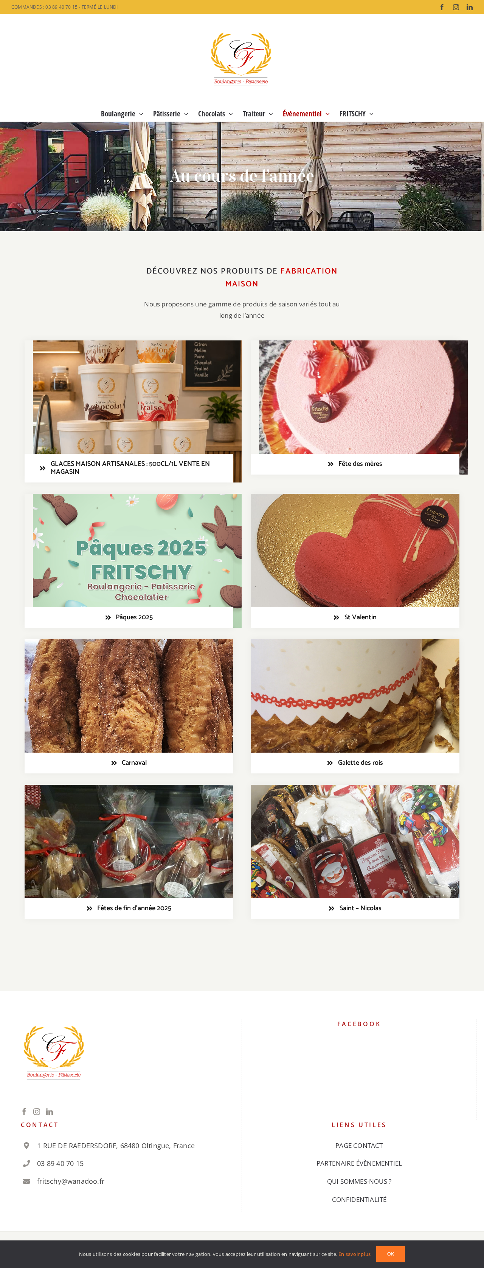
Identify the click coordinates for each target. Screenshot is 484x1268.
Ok (390, 1254)
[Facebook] (24, 1111)
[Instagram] (36, 1111)
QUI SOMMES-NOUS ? (359, 1181)
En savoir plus (354, 1254)
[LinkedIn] (49, 1111)
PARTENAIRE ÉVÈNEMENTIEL (359, 1163)
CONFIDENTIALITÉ (359, 1199)
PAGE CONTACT (359, 1145)
